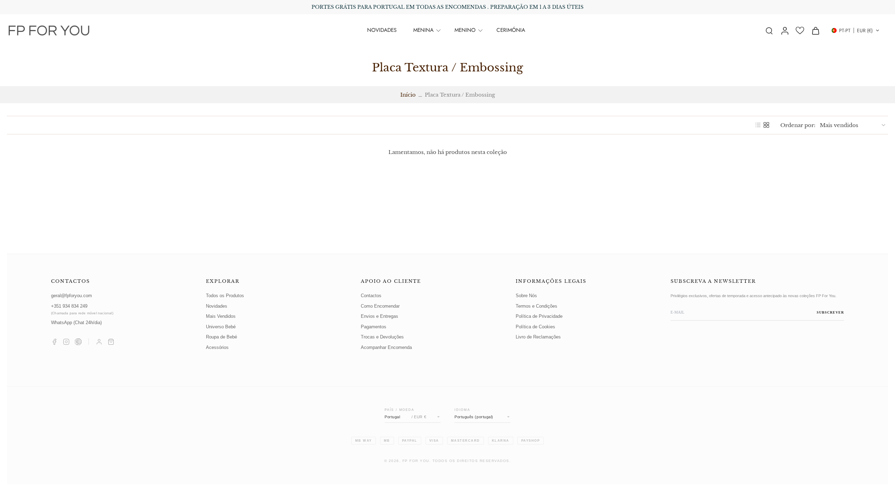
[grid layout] (766, 125)
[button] (855, 30)
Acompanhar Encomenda (386, 347)
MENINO (464, 30)
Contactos (371, 295)
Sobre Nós (526, 295)
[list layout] (758, 125)
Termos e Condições (536, 306)
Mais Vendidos (221, 316)
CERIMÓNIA (510, 30)
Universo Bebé (221, 326)
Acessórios (217, 347)
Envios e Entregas (379, 316)
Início (408, 94)
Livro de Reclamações (538, 337)
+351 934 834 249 (82, 309)
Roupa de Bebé (221, 337)
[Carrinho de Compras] (111, 341)
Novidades (216, 306)
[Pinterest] (78, 341)
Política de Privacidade (539, 316)
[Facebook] (54, 341)
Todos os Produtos (225, 295)
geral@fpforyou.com (71, 295)
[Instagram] (66, 341)
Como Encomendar (380, 306)
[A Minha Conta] (99, 341)
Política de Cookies (535, 326)
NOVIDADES (381, 30)
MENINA (423, 30)
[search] (769, 30)
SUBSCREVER (830, 312)
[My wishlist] (800, 30)
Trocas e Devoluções (382, 337)
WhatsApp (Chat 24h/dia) (76, 322)
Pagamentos (373, 326)
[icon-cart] (815, 30)
